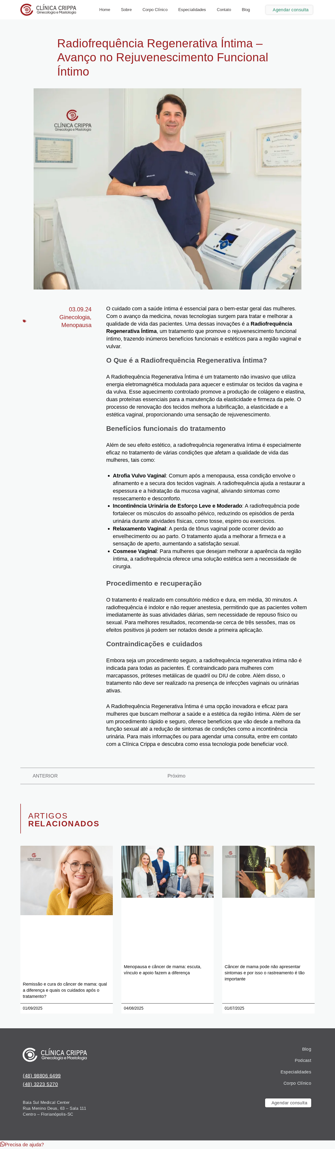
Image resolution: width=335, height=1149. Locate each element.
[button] (22, 1144)
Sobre (126, 9)
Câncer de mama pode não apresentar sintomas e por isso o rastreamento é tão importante (265, 972)
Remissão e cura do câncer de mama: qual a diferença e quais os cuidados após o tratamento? (65, 990)
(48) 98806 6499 (42, 1075)
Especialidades (192, 9)
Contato (224, 9)
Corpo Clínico (155, 9)
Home (104, 9)
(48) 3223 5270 (40, 1084)
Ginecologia (74, 317)
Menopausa (76, 325)
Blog (246, 9)
